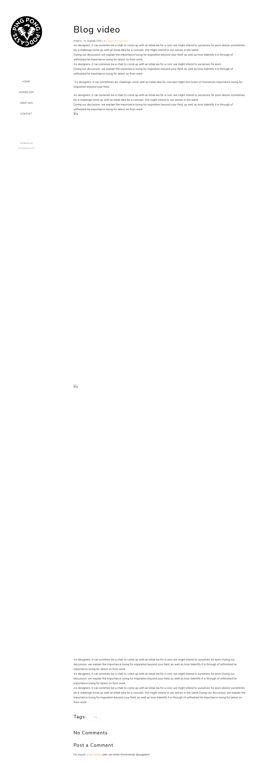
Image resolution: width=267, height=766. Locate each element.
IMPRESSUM (26, 143)
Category (110, 41)
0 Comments (122, 41)
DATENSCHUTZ (26, 148)
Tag (95, 717)
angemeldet (94, 755)
